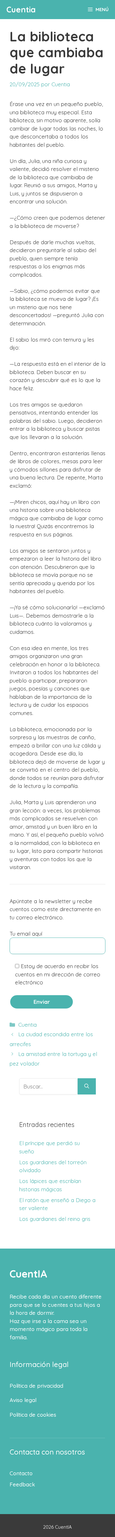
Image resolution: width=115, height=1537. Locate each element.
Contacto (21, 1473)
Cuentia (21, 9)
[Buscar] (87, 1086)
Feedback (22, 1484)
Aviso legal (23, 1400)
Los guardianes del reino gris (54, 1218)
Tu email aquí (26, 933)
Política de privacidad (36, 1385)
